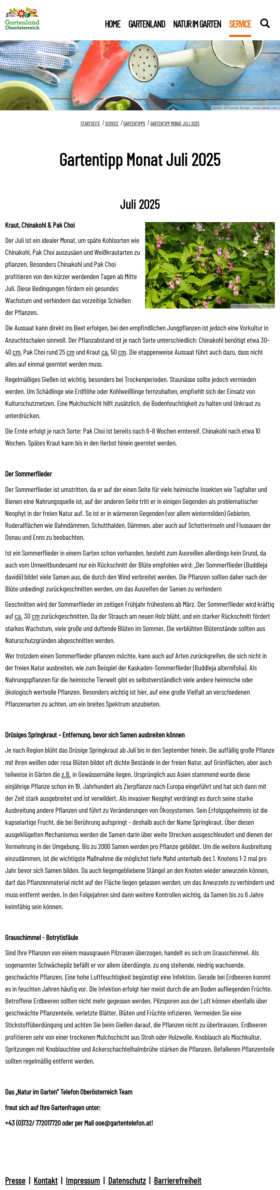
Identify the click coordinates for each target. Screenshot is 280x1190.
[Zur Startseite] (22, 16)
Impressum (83, 1180)
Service (111, 123)
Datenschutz (127, 1180)
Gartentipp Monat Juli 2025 (174, 123)
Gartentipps (134, 123)
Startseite (90, 123)
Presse (15, 1180)
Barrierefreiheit (177, 1180)
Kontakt (46, 1180)
